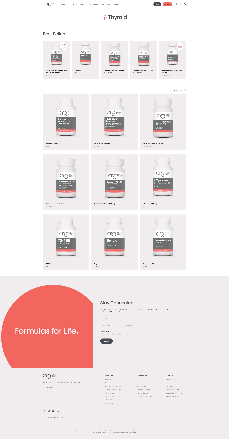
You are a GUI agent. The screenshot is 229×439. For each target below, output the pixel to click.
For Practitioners (78, 4)
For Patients (93, 4)
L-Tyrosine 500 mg (150, 204)
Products (63, 4)
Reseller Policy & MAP (144, 396)
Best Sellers (170, 386)
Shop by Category (172, 389)
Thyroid (78, 70)
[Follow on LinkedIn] (58, 411)
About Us (108, 379)
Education (140, 379)
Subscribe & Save (172, 396)
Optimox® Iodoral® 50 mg (114, 70)
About (115, 4)
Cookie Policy (109, 403)
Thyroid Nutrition (149, 264)
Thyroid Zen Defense (102, 144)
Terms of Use (109, 393)
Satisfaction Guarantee (113, 386)
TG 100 (48, 264)
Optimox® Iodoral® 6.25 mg (104, 204)
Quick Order (105, 4)
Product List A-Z (171, 379)
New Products (171, 383)
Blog (138, 383)
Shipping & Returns (144, 389)
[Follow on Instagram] (48, 411)
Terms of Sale (109, 396)
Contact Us (109, 383)
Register (167, 4)
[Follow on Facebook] (44, 411)
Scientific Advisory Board (113, 389)
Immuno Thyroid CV (53, 144)
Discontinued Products (174, 393)
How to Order (141, 386)
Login (157, 4)
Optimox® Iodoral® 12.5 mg (143, 70)
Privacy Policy (109, 400)
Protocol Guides (142, 393)
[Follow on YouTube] (53, 411)
